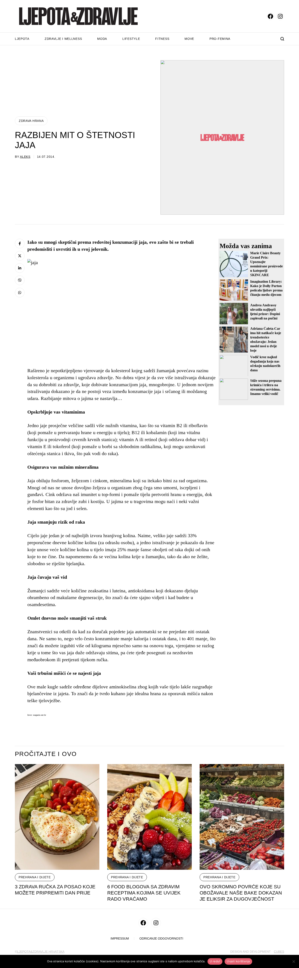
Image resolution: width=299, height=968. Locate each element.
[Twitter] (20, 256)
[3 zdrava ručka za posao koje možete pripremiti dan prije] (57, 817)
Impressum (120, 938)
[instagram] (280, 16)
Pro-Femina (219, 38)
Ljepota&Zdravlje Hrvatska (40, 951)
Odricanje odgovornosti (161, 938)
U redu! (215, 961)
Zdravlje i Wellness (63, 38)
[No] (293, 961)
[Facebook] (20, 243)
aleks (25, 156)
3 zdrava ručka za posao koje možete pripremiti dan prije (55, 890)
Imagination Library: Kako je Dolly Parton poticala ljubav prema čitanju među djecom (266, 288)
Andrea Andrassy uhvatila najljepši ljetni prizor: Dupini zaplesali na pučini (265, 311)
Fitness (162, 38)
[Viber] (20, 280)
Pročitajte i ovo (46, 754)
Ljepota (22, 38)
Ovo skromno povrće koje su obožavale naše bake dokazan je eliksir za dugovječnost (241, 893)
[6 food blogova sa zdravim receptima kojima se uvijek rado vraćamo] (149, 817)
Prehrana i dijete (35, 877)
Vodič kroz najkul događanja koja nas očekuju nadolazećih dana (265, 363)
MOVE (189, 38)
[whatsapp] (20, 292)
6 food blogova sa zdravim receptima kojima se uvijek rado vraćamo (144, 893)
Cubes (279, 951)
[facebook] (270, 16)
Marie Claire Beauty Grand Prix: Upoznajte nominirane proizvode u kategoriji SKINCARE (266, 264)
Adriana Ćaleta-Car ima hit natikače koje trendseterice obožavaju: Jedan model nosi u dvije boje (265, 339)
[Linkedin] (20, 268)
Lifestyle (131, 38)
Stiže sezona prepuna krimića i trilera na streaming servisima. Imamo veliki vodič (265, 387)
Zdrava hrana (31, 121)
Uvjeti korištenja (238, 961)
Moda (102, 38)
